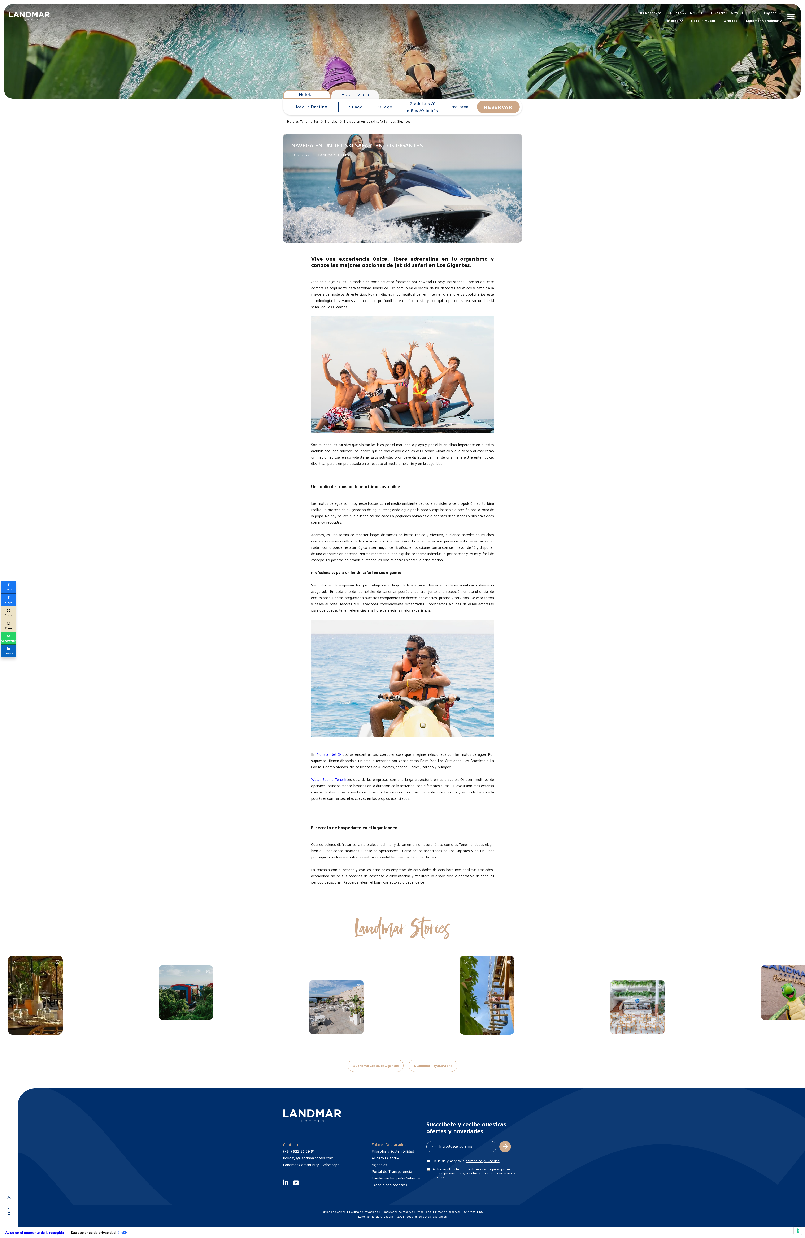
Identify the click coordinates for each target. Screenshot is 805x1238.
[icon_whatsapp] (754, 13)
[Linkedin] (285, 1186)
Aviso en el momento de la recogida (34, 1232)
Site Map (470, 1211)
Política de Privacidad (363, 1211)
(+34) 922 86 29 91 (686, 13)
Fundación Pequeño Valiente (396, 1178)
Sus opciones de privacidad (93, 1232)
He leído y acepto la (466, 1161)
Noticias (331, 121)
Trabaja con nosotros (389, 1185)
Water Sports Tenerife (329, 780)
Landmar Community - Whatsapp (311, 1165)
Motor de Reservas (448, 1211)
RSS (481, 1211)
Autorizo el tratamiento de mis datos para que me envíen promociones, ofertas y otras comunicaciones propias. (474, 1173)
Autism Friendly (385, 1158)
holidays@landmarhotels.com (308, 1158)
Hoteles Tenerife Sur (302, 121)
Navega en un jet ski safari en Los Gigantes (377, 121)
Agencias (379, 1165)
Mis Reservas (650, 13)
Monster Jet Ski (330, 754)
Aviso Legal (424, 1211)
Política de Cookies (333, 1211)
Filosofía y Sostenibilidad (393, 1151)
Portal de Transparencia (392, 1171)
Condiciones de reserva (397, 1211)
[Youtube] (296, 1186)
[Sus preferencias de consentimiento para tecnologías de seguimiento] (798, 1231)
